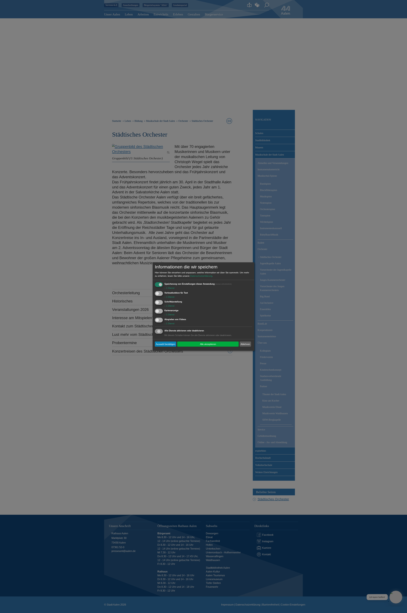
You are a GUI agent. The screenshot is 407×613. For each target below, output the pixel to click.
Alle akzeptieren (208, 344)
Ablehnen (245, 344)
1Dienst (169, 288)
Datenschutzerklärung (201, 276)
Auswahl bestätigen (165, 344)
